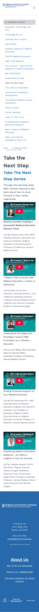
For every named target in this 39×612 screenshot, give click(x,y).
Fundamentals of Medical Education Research (17, 123)
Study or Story (12, 107)
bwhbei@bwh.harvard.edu (20, 539)
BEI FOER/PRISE (12, 73)
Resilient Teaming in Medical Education (18, 50)
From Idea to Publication (16, 88)
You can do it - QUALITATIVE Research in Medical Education (19, 67)
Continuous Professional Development (16, 93)
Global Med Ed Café (14, 78)
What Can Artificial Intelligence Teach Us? (16, 138)
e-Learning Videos (15, 22)
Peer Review (10, 44)
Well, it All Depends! (14, 61)
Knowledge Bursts (13, 34)
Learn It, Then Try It (14, 117)
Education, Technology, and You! (18, 28)
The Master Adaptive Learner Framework (18, 101)
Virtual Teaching (12, 112)
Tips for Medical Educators (17, 56)
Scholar (16, 600)
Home (5, 148)
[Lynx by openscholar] (7, 600)
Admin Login (31, 600)
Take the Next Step (14, 83)
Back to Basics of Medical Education (17, 130)
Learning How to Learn (16, 39)
